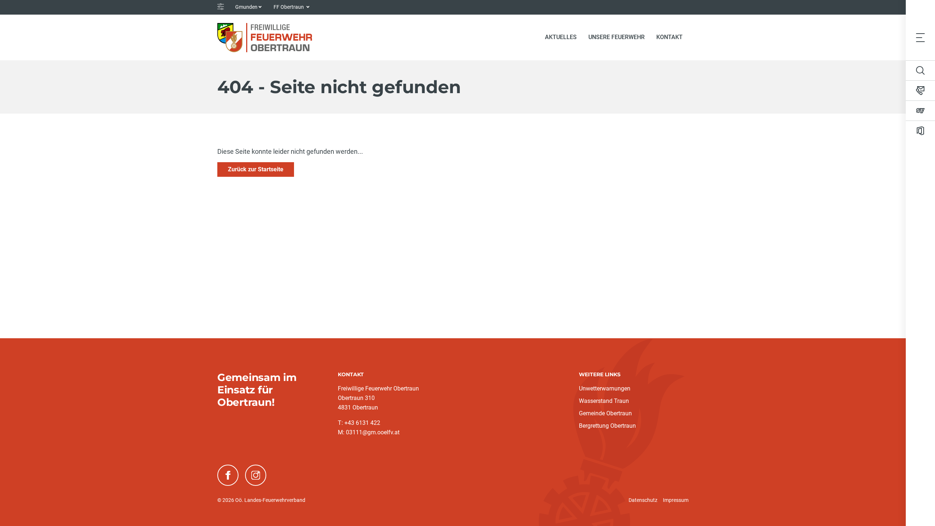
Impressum (675, 500)
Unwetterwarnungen (604, 388)
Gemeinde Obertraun (605, 413)
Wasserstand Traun (604, 400)
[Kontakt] (920, 90)
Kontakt (669, 37)
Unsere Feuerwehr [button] (616, 37)
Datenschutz (643, 500)
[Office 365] (920, 131)
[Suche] (920, 70)
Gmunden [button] (246, 7)
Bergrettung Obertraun (607, 425)
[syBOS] (920, 111)
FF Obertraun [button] (289, 7)
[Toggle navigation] (920, 37)
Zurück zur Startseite (255, 169)
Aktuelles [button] (561, 37)
